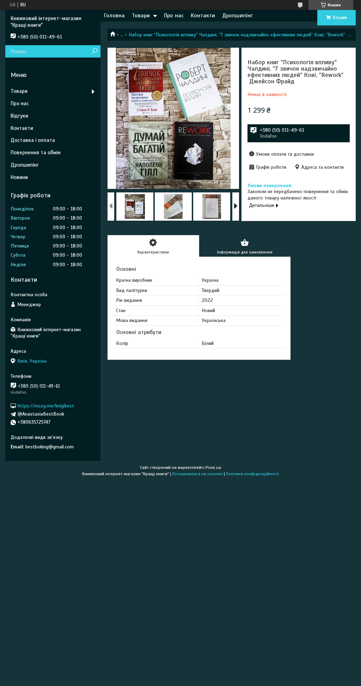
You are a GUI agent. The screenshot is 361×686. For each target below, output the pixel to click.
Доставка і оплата (33, 140)
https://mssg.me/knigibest (46, 406)
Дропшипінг (237, 15)
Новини (19, 177)
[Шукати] (94, 51)
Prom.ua (213, 467)
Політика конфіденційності (252, 473)
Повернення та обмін (36, 152)
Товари (141, 15)
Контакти (203, 15)
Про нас (174, 15)
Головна (114, 15)
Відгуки (19, 116)
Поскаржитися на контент (197, 473)
